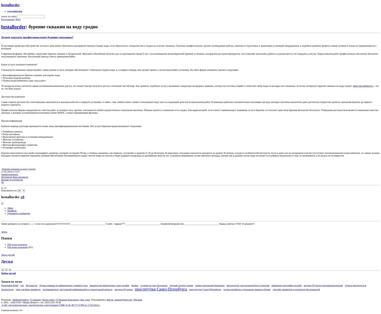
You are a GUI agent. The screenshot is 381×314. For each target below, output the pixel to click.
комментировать (9, 174)
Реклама (138, 300)
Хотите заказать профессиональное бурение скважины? (37, 37)
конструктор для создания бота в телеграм (248, 285)
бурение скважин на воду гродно (19, 169)
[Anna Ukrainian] (3, 270)
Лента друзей (8, 255)
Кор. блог (85, 300)
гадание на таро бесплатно (153, 285)
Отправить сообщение (18, 213)
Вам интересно (20, 177)
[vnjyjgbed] (10, 270)
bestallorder (10, 5)
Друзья (7, 261)
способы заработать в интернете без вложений (296, 289)
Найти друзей (8, 273)
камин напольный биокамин (209, 285)
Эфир (10, 208)
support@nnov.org (123, 300)
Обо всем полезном (17, 244)
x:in (22, 285)
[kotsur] (6, 270)
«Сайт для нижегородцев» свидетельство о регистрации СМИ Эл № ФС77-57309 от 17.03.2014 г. (50, 305)
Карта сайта (48, 300)
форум (110, 300)
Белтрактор (31, 285)
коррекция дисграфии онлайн (286, 285)
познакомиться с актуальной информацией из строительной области (77, 289)
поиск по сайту (9, 16)
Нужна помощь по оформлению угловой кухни (63, 285)
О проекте (35, 300)
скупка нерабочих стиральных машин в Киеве (247, 289)
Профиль (12, 210)
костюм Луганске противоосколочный (323, 285)
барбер (134, 285)
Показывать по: (9, 190)
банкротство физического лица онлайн (109, 285)
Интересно (6, 177)
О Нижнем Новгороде (67, 300)
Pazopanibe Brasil (9, 285)
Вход (18, 19)
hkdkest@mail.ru (21, 300)
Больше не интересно (12, 180)
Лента (4, 232)
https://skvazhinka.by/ (363, 86)
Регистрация (7, 19)
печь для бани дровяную (28, 289)
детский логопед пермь (181, 285)
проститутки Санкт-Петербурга (161, 289)
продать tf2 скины (123, 289)
